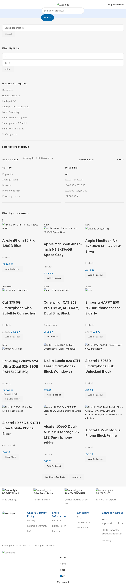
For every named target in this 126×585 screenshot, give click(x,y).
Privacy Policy (59, 525)
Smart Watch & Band (13, 128)
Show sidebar (86, 159)
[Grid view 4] (110, 159)
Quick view (97, 424)
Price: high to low (11, 196)
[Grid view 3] (105, 159)
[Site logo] (63, 4)
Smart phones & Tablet (14, 123)
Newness (7, 185)
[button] (95, 459)
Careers (56, 531)
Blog (79, 517)
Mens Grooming (10, 112)
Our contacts (83, 522)
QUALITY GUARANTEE (75, 493)
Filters (120, 159)
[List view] (99, 159)
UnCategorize (9, 134)
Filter (8, 69)
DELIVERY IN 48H (10, 493)
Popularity (7, 174)
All (66, 174)
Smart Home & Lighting (14, 117)
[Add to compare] (89, 424)
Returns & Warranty (37, 525)
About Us (56, 520)
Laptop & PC (9, 100)
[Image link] (8, 513)
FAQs (30, 531)
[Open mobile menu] (3, 5)
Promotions (83, 527)
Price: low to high (11, 190)
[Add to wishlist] (106, 424)
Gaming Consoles (11, 95)
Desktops (7, 89)
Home (5, 159)
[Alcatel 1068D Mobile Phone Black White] (104, 412)
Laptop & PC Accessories (15, 106)
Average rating (10, 179)
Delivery (31, 520)
